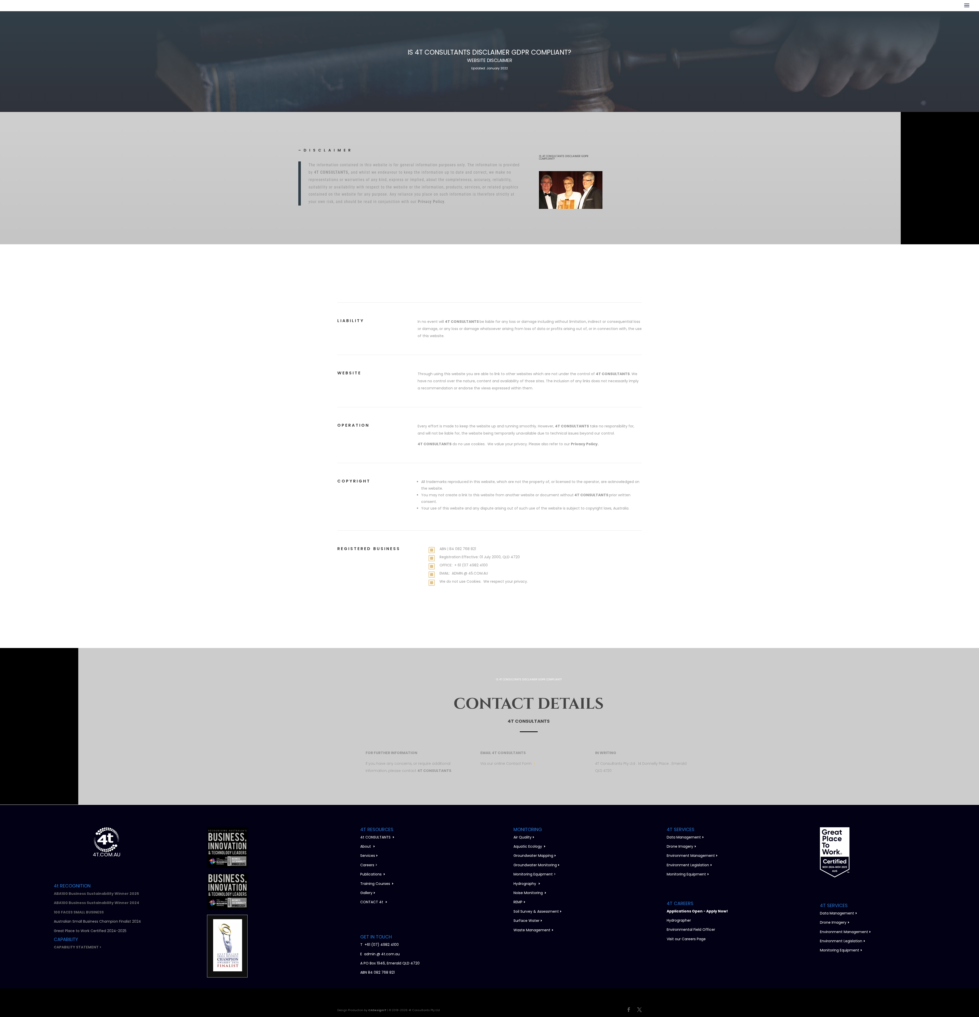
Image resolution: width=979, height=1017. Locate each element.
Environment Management (691, 855)
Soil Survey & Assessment (536, 911)
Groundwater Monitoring (535, 865)
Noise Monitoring (528, 892)
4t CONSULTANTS (377, 837)
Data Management (684, 837)
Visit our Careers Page (686, 939)
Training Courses (375, 883)
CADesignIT (377, 1010)
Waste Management (531, 930)
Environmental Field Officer (691, 929)
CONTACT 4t (371, 902)
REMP (517, 902)
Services (367, 855)
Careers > (368, 865)
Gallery (366, 892)
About (365, 846)
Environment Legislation (688, 865)
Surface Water (526, 920)
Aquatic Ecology (527, 846)
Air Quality (522, 837)
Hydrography (524, 883)
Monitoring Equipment (686, 874)
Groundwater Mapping (533, 855)
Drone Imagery (680, 846)
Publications (371, 874)
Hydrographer (679, 920)
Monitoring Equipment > (534, 874)
